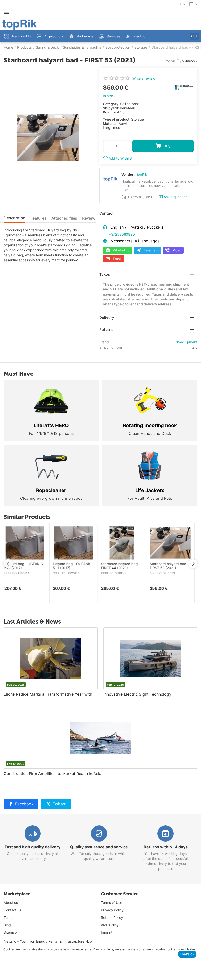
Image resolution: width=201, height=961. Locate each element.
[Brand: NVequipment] (184, 87)
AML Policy (110, 925)
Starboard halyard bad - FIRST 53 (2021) (172, 566)
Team (8, 917)
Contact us (12, 910)
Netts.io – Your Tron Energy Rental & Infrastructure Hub (48, 941)
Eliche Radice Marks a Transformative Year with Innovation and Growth (51, 694)
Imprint (106, 932)
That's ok (187, 954)
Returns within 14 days (166, 846)
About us (11, 902)
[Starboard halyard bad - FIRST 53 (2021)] (48, 138)
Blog (7, 925)
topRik (142, 174)
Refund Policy (112, 917)
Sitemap (10, 932)
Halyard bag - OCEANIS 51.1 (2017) (26, 566)
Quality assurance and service (99, 846)
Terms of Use (111, 902)
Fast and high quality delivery (32, 846)
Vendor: (128, 174)
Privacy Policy (112, 910)
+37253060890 (122, 234)
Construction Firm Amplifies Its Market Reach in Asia (52, 773)
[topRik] (19, 24)
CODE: (171, 61)
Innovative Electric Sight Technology (137, 694)
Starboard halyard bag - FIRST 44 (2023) (123, 566)
